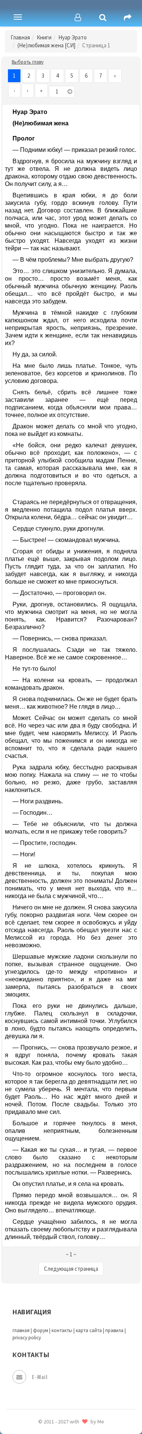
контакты (61, 1330)
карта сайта (89, 1330)
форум (40, 1330)
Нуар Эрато (72, 37)
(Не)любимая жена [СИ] (46, 45)
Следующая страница (71, 1268)
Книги (44, 37)
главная (21, 1330)
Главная (20, 37)
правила (114, 1330)
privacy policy (26, 1337)
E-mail (39, 1377)
